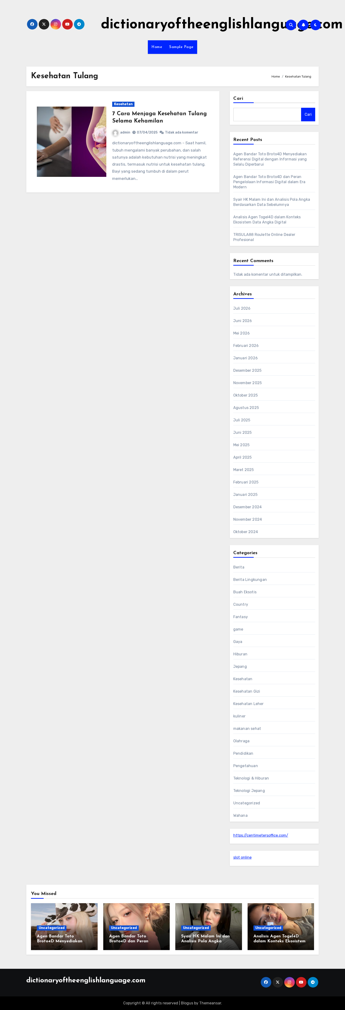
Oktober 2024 (245, 532)
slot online (242, 857)
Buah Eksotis (245, 592)
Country (240, 604)
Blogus (187, 1003)
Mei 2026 (241, 333)
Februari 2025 (246, 482)
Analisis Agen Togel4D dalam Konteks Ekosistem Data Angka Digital (279, 941)
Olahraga (241, 741)
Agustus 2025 (246, 407)
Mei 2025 (241, 445)
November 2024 (247, 519)
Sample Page (181, 47)
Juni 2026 (242, 321)
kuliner (239, 716)
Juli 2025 (241, 420)
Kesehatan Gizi (246, 691)
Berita (238, 567)
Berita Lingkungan (250, 579)
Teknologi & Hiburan (251, 778)
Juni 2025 (242, 432)
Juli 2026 (242, 308)
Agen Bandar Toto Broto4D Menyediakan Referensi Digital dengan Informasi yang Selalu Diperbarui (270, 159)
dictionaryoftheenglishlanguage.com (222, 25)
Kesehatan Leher (248, 704)
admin (125, 132)
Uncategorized (246, 803)
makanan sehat (247, 728)
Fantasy (240, 617)
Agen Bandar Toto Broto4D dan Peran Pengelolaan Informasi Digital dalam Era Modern (269, 182)
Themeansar (210, 1003)
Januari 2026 (245, 358)
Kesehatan (123, 104)
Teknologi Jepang (249, 790)
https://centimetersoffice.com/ (260, 835)
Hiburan (240, 654)
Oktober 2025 (245, 395)
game (238, 629)
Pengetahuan (245, 766)
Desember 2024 (247, 507)
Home (156, 47)
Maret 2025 (243, 470)
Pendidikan (243, 753)
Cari (238, 98)
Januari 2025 (245, 494)
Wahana (240, 815)
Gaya (237, 641)
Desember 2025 (247, 370)
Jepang (240, 666)
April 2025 (242, 457)
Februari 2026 (246, 345)
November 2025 (247, 383)
